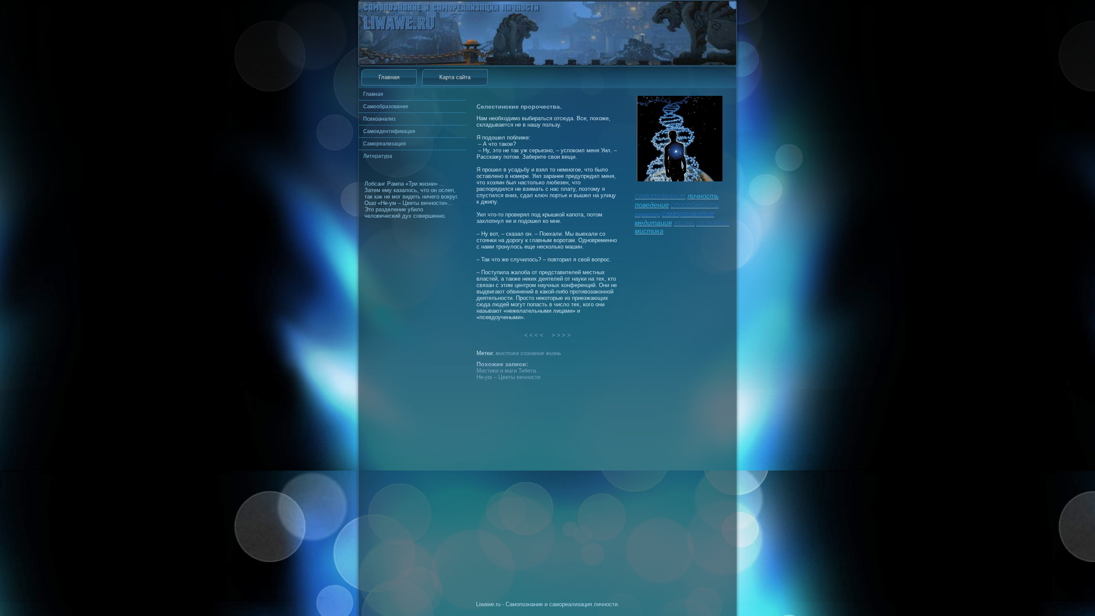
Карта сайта (455, 77)
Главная (389, 77)
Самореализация (384, 144)
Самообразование (385, 107)
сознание (532, 353)
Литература (377, 156)
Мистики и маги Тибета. (507, 370)
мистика (507, 353)
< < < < (534, 335)
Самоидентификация (389, 131)
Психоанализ (379, 119)
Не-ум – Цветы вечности (508, 377)
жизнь (553, 353)
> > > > (561, 335)
